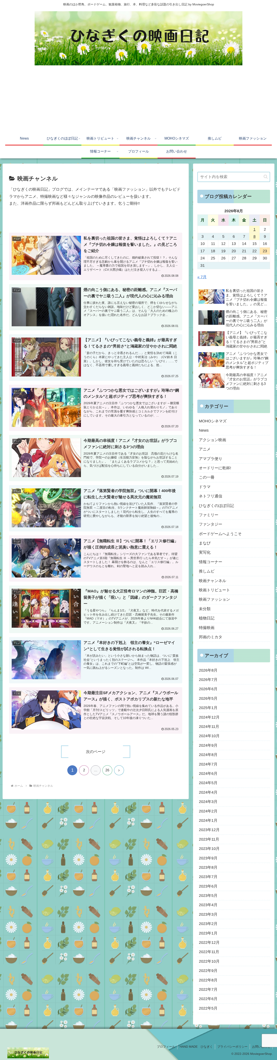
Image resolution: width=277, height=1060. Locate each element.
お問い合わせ (261, 1046)
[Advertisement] (138, 100)
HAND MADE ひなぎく (196, 1046)
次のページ (95, 752)
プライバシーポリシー (232, 1046)
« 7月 (202, 277)
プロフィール (166, 1046)
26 (107, 770)
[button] (265, 176)
